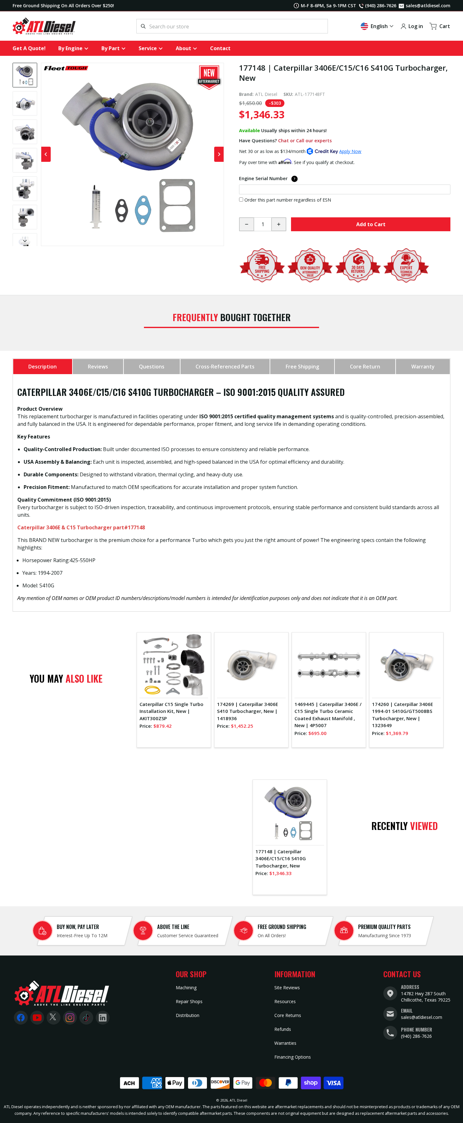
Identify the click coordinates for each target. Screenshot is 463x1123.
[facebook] (21, 1018)
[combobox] (232, 26)
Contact (220, 48)
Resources (285, 1001)
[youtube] (37, 1018)
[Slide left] (46, 154)
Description (42, 366)
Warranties (285, 1043)
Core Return (365, 366)
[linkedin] (103, 1018)
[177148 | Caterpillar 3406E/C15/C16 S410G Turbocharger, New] (25, 75)
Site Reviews (287, 988)
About (183, 48)
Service (148, 48)
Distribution (187, 1015)
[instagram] (70, 1018)
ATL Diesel (238, 1100)
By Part (110, 48)
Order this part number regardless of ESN (287, 200)
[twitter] (53, 1018)
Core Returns (287, 1015)
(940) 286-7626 (416, 1036)
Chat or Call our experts (305, 141)
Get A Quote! (29, 48)
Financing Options (292, 1057)
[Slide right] (25, 241)
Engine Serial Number (290, 178)
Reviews (98, 366)
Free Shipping (302, 366)
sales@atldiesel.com (426, 6)
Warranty (423, 366)
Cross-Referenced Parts (225, 366)
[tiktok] (86, 1018)
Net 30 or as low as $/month (300, 151)
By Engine (70, 48)
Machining (186, 988)
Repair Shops (189, 1001)
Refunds (282, 1029)
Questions (151, 366)
